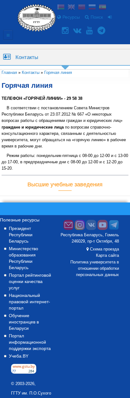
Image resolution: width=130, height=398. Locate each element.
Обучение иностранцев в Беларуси (24, 322)
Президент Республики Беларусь (20, 235)
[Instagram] (66, 30)
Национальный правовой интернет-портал (29, 302)
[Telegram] (102, 30)
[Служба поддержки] (68, 228)
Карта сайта (107, 255)
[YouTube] (90, 30)
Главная (9, 72)
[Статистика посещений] (23, 372)
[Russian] (92, 7)
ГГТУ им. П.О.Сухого (31, 393)
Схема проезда (104, 249)
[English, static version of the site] (71, 7)
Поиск (97, 17)
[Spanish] (102, 7)
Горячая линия (58, 72)
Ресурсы (71, 17)
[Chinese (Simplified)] (82, 7)
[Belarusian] (61, 7)
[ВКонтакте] (78, 30)
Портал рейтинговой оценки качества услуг (30, 281)
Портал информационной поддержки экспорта (30, 342)
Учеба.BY (18, 356)
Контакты (26, 57)
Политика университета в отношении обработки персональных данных (94, 268)
